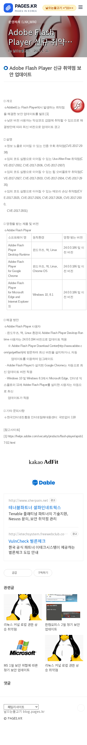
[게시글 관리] (27, 572)
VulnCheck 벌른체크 (27, 541)
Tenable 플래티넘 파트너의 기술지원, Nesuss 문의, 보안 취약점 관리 (38, 516)
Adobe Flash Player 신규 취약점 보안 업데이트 (40, 41)
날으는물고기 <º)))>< (59, 8)
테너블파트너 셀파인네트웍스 (35, 507)
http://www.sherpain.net (28, 500)
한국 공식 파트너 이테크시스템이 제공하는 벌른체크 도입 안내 (42, 549)
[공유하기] (21, 572)
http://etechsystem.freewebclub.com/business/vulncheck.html (39, 534)
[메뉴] (80, 7)
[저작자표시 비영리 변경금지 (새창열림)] (58, 573)
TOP (81, 708)
